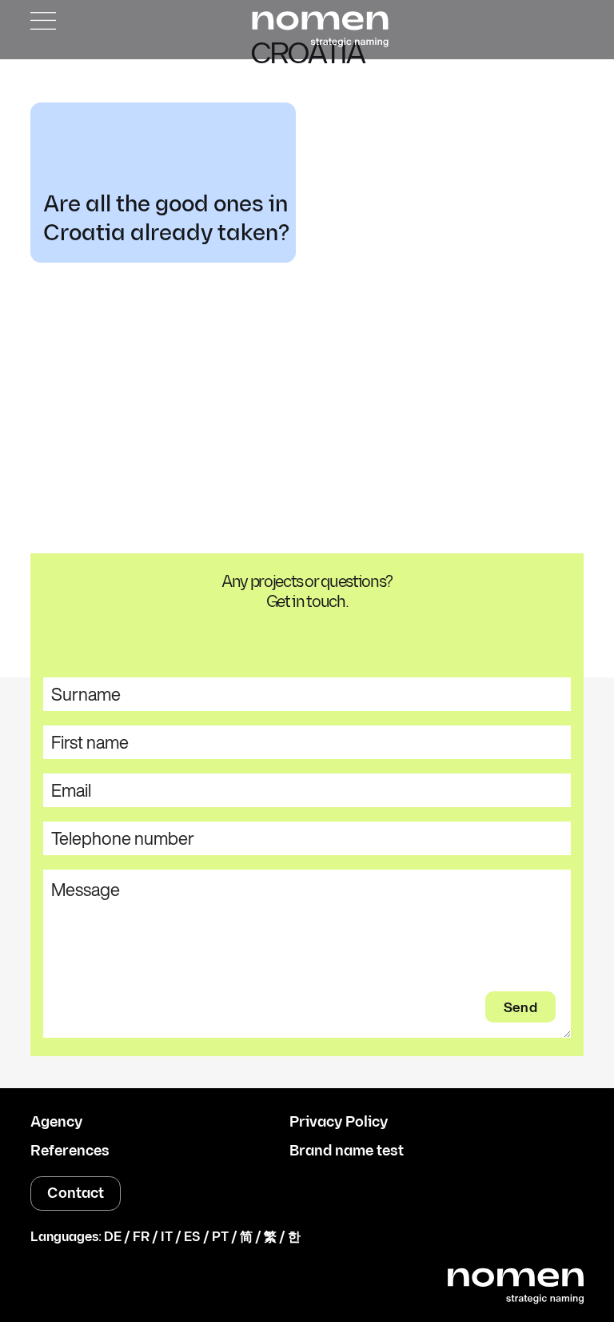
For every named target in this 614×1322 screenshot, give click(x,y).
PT (220, 1237)
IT (167, 1237)
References (70, 1151)
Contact (75, 1193)
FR (141, 1237)
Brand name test (346, 1151)
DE (113, 1237)
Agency (56, 1122)
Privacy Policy (338, 1122)
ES (192, 1237)
